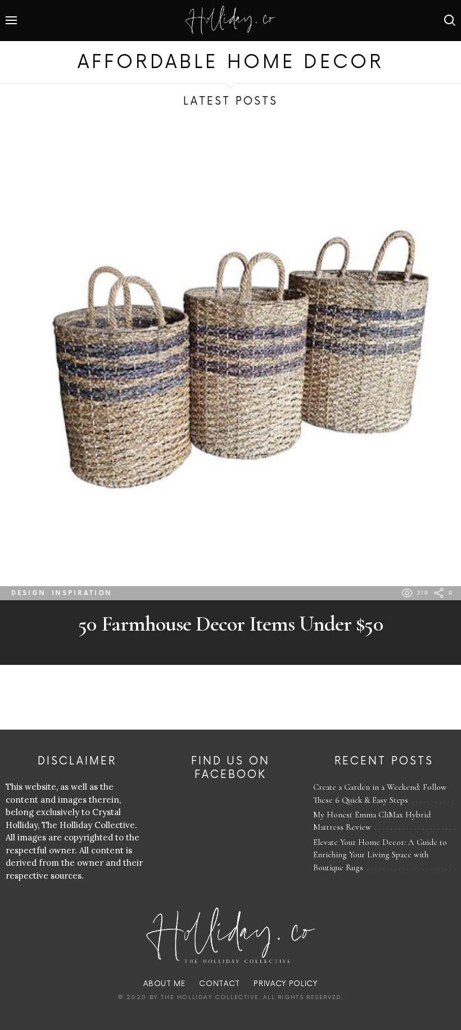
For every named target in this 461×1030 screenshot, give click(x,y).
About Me (164, 983)
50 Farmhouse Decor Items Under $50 (230, 623)
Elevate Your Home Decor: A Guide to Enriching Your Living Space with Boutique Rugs (380, 854)
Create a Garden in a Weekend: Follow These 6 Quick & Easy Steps (379, 793)
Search (449, 20)
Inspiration (82, 593)
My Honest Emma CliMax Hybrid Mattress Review (372, 821)
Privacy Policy (285, 983)
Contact (219, 983)
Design (28, 593)
